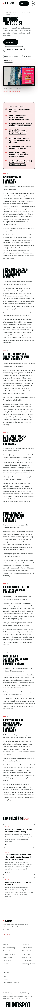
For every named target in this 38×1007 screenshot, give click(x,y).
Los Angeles (7, 960)
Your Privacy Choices (9, 998)
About (5, 976)
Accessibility (20, 998)
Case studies (26, 954)
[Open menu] (33, 3)
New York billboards (9, 954)
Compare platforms (28, 964)
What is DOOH (26, 957)
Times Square (7, 957)
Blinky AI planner (27, 948)
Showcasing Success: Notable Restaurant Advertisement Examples (17, 117)
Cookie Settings (27, 996)
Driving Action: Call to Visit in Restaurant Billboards (18, 147)
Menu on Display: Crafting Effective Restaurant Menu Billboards (17, 140)
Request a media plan (14, 49)
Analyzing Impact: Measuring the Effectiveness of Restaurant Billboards (18, 163)
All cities (5, 944)
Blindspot (9, 3)
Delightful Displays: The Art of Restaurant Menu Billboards (18, 124)
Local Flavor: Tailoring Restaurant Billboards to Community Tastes (16, 154)
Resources (25, 944)
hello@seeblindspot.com (11, 982)
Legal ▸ (27, 998)
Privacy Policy (18, 996)
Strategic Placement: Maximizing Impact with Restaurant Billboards (16, 132)
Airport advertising (9, 948)
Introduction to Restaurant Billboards (17, 110)
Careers (5, 979)
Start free (24, 3)
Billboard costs (27, 951)
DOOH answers (27, 960)
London (5, 964)
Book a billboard (8, 951)
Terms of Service (8, 996)
